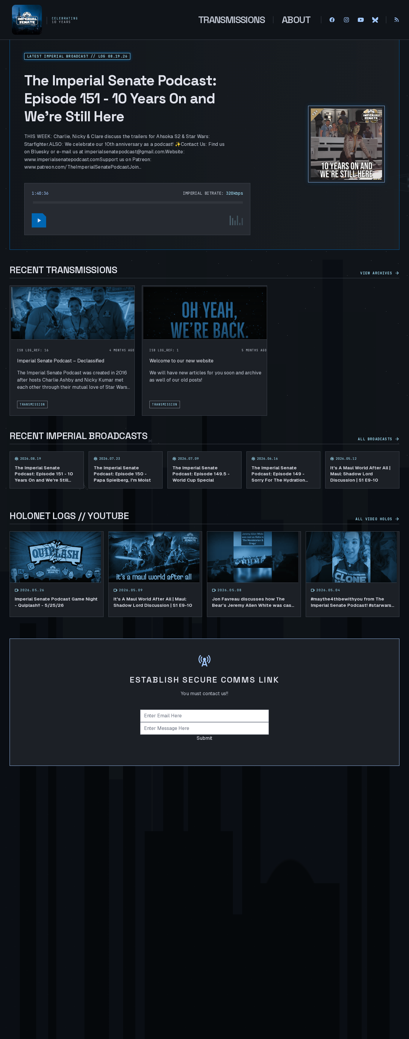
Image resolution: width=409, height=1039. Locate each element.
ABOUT (296, 19)
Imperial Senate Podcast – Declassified (60, 361)
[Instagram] (346, 20)
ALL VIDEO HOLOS (377, 519)
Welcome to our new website (181, 361)
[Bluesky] (375, 20)
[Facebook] (332, 20)
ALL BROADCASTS (378, 439)
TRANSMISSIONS (231, 19)
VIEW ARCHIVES (379, 273)
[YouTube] (361, 20)
